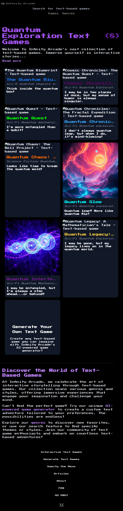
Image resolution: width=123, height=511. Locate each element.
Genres (68, 13)
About (61, 481)
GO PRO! (61, 495)
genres (38, 423)
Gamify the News (61, 466)
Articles (61, 474)
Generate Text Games (62, 459)
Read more (11, 61)
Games (53, 13)
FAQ (61, 488)
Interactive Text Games (61, 452)
